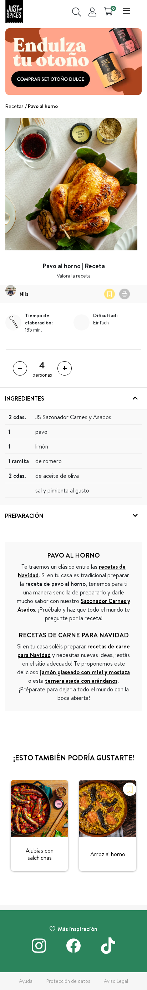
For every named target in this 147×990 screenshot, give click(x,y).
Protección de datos (68, 981)
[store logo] (14, 12)
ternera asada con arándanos (81, 681)
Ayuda (25, 981)
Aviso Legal (116, 981)
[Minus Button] (20, 368)
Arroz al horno (107, 854)
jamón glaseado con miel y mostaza (85, 672)
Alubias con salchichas (40, 854)
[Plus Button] (64, 368)
